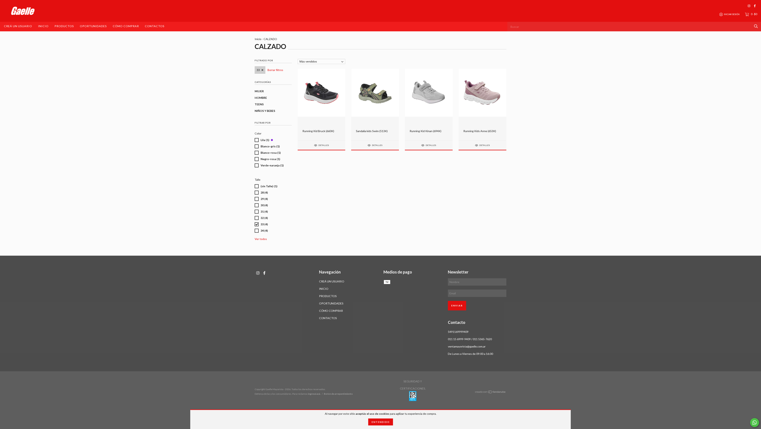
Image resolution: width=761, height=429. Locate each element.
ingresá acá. (314, 393)
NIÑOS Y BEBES (265, 110)
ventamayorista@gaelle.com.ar (467, 346)
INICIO (43, 26)
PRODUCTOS (64, 26)
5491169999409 (458, 331)
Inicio (258, 39)
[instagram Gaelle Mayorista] (749, 6)
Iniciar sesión (732, 14)
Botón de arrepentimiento (338, 393)
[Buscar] (755, 26)
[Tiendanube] (490, 392)
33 (258, 70)
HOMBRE (261, 97)
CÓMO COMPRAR (126, 26)
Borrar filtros (275, 70)
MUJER (259, 91)
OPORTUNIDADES (93, 26)
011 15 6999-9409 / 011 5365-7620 (470, 339)
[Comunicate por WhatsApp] (754, 422)
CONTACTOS (154, 26)
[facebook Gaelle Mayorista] (754, 6)
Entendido (381, 421)
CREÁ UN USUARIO (18, 26)
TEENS (259, 104)
